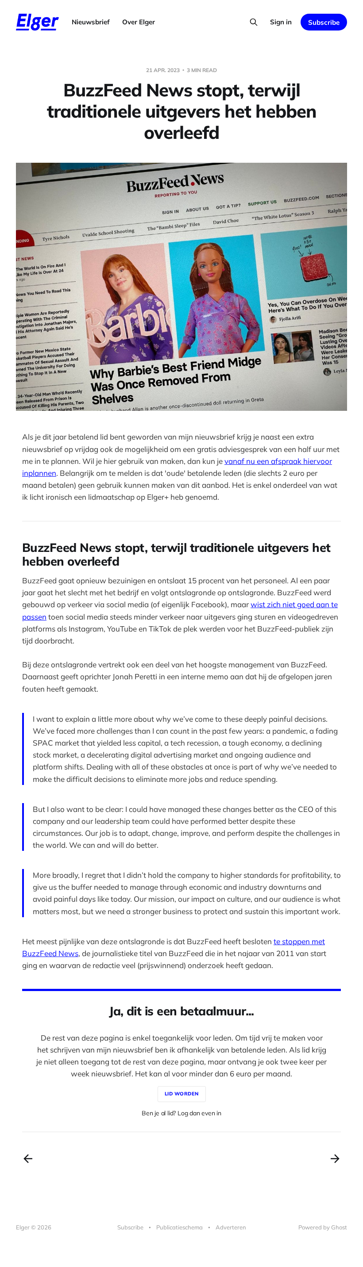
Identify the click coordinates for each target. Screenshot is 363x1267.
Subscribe (324, 22)
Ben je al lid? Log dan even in (181, 1113)
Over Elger (138, 22)
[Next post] (335, 1158)
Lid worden (182, 1094)
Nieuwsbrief (91, 22)
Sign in (281, 22)
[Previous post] (28, 1158)
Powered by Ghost (322, 1227)
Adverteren (231, 1227)
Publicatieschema (179, 1227)
